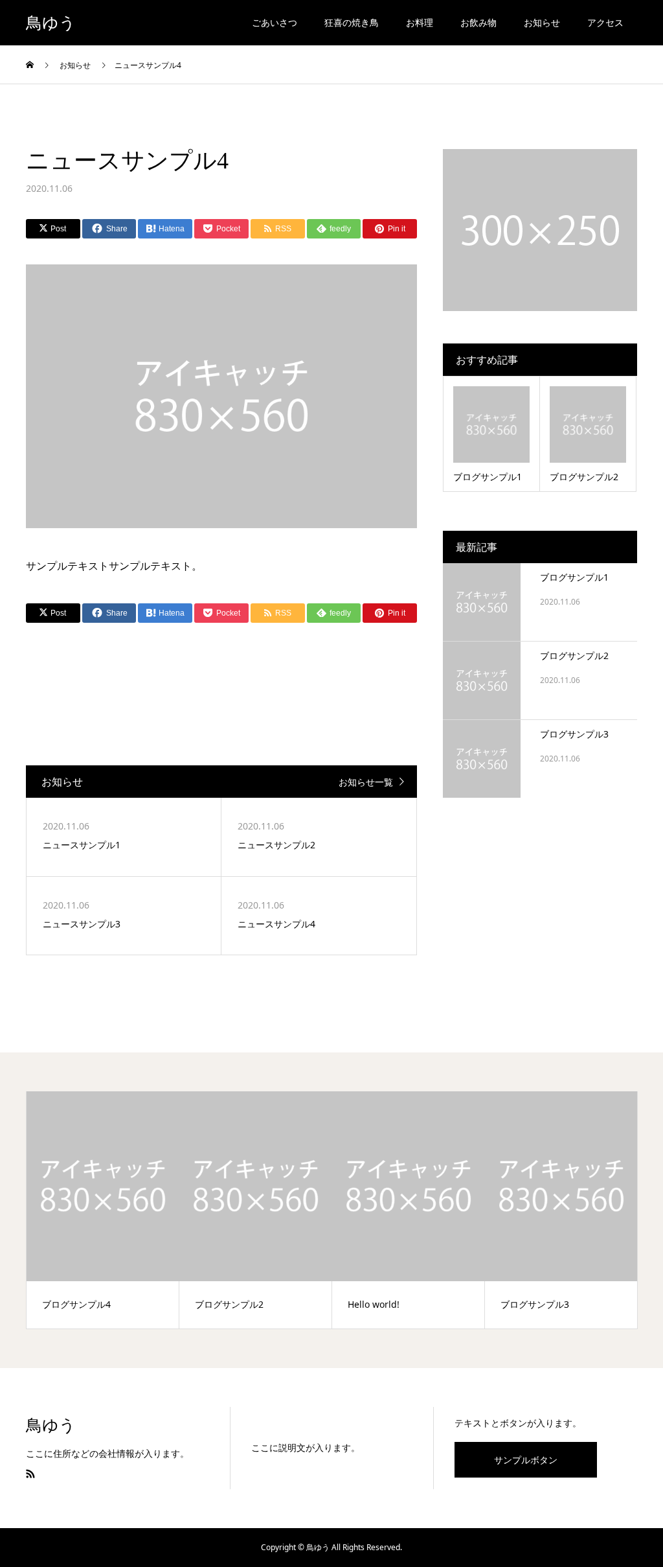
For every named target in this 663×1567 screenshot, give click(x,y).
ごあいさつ (274, 22)
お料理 (419, 22)
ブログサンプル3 (574, 734)
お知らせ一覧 (366, 782)
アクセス (605, 22)
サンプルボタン (525, 1460)
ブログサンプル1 (574, 577)
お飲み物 (478, 22)
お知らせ (542, 22)
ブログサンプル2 (574, 655)
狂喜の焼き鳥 (351, 22)
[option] (103, 1210)
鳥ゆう (51, 23)
